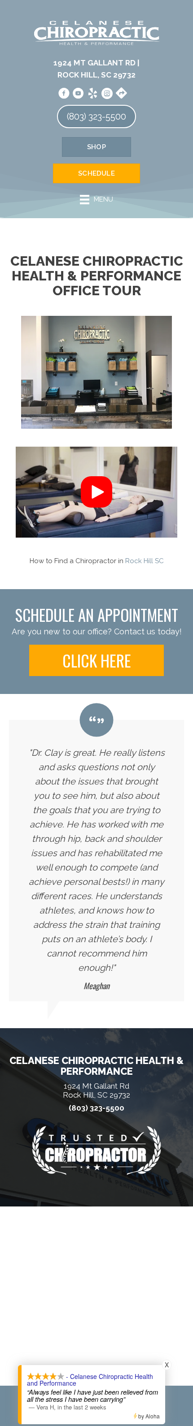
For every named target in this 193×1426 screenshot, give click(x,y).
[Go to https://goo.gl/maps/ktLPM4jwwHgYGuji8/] (121, 93)
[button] (96, 492)
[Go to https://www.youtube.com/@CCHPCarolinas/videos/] (78, 94)
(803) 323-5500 (96, 1108)
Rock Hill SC (144, 561)
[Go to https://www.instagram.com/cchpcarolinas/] (107, 94)
